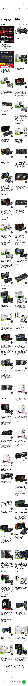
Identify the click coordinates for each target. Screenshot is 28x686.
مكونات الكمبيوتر (13, 8)
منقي (4, 24)
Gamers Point (15, 677)
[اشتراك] (24, 671)
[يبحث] (4, 4)
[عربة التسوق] (26, 4)
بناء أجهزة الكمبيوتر (5, 8)
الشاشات (25, 8)
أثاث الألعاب (19, 8)
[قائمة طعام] (1, 4)
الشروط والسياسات (14, 679)
